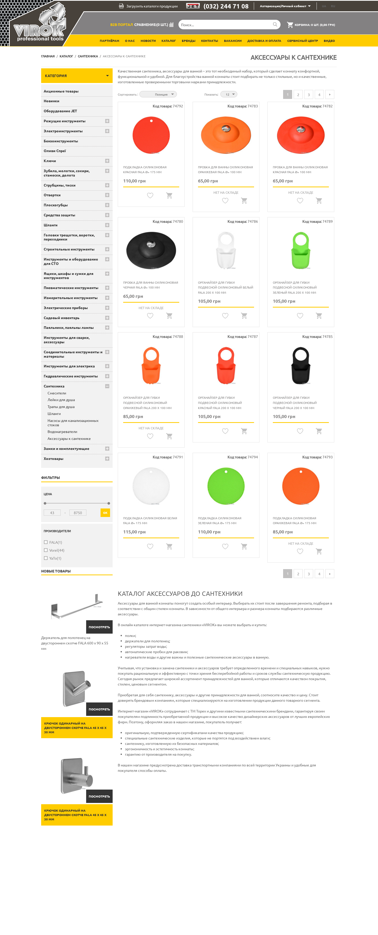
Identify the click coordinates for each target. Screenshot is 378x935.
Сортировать (127, 94)
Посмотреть (99, 627)
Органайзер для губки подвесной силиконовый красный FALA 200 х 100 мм (220, 402)
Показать (211, 94)
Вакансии (233, 41)
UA (324, 6)
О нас (130, 41)
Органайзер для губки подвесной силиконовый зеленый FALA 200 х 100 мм (295, 287)
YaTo (55, 558)
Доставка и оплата (264, 41)
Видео (329, 41)
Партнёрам (109, 41)
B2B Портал (121, 24)
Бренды (188, 41)
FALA (55, 542)
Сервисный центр (302, 41)
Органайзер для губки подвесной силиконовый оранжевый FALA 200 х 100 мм (147, 402)
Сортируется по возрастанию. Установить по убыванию (181, 94)
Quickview (169, 195)
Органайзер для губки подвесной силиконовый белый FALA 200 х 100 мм (225, 287)
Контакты (209, 41)
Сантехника (88, 56)
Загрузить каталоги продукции (152, 6)
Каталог (168, 41)
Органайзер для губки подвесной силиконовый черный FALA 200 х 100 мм (295, 402)
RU (333, 6)
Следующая (329, 94)
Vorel (57, 550)
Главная (48, 56)
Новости (148, 41)
